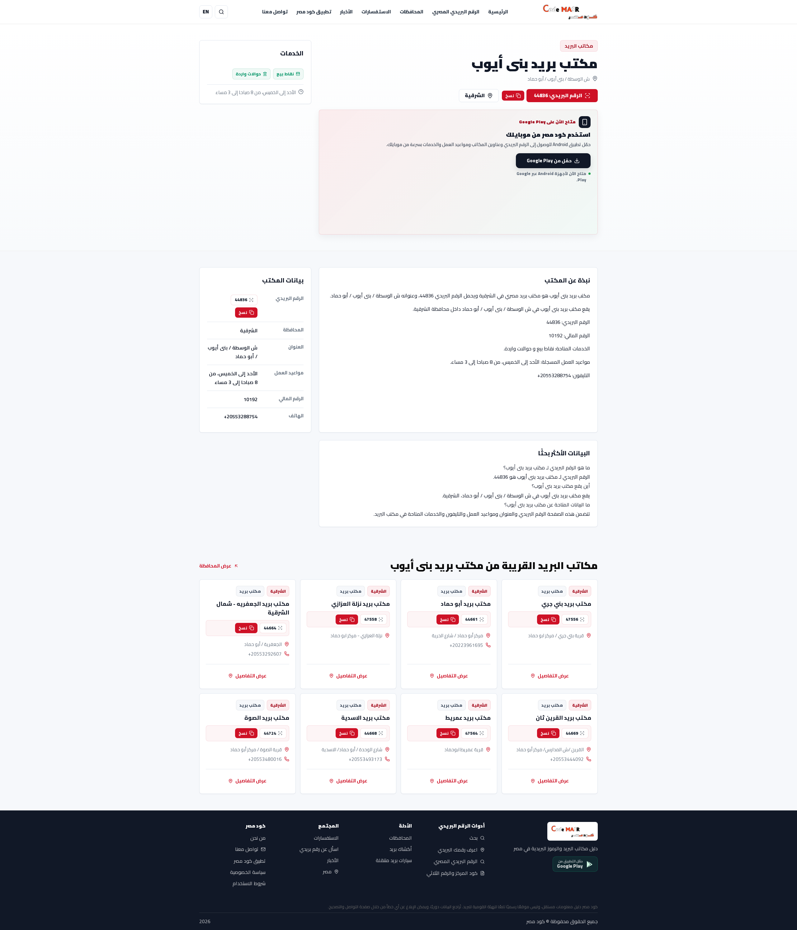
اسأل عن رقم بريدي (319, 849)
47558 (370, 619)
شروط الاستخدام (249, 883)
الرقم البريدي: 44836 (558, 95)
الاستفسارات (376, 11)
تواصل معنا (275, 11)
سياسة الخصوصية (248, 872)
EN (206, 11)
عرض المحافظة (215, 565)
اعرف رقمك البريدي (458, 849)
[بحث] (221, 11)
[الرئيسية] (570, 12)
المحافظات (411, 11)
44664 (270, 628)
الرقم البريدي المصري (455, 11)
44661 (471, 619)
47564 (471, 733)
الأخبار (346, 11)
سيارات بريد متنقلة (394, 860)
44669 (572, 733)
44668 (370, 733)
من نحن (258, 838)
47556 (572, 619)
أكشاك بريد (400, 849)
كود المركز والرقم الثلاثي (452, 873)
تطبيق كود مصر (313, 11)
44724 (270, 733)
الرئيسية (498, 11)
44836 (241, 300)
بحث (473, 838)
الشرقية (475, 95)
